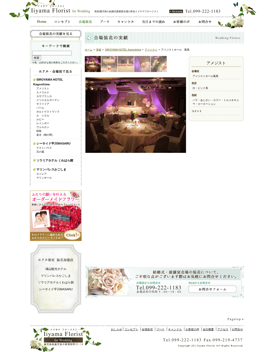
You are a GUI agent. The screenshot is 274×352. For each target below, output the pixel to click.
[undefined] (135, 115)
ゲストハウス (44, 147)
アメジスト (151, 49)
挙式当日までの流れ (153, 22)
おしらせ (116, 329)
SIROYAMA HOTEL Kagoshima (123, 49)
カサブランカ (44, 96)
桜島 (39, 130)
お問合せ (237, 329)
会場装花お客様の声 (181, 22)
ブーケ (160, 329)
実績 (98, 49)
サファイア (42, 103)
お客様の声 (192, 329)
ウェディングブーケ (104, 22)
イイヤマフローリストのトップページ (40, 22)
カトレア (41, 173)
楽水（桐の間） (45, 134)
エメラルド (42, 92)
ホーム (88, 49)
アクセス (222, 329)
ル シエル (42, 115)
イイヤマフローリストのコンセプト (62, 22)
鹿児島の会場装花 (85, 22)
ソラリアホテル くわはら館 (54, 160)
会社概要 (208, 329)
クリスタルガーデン (48, 100)
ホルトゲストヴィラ (48, 111)
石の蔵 (40, 151)
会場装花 (147, 329)
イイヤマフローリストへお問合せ (205, 22)
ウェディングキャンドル (125, 22)
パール (40, 107)
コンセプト (131, 329)
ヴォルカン (42, 127)
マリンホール (44, 177)
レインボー (42, 123)
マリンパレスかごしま (51, 169)
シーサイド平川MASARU (53, 143)
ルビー (40, 119)
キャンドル (175, 329)
